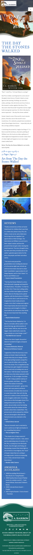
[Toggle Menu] (30, 9)
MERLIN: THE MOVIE (15, 532)
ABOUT (25, 532)
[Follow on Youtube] (20, 529)
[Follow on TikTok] (13, 529)
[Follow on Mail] (27, 529)
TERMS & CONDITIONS (17, 540)
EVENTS (14, 535)
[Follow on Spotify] (23, 529)
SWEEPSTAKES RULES (19, 542)
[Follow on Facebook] (6, 529)
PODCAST (26, 535)
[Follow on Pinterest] (16, 529)
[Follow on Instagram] (9, 529)
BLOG (20, 535)
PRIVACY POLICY (8, 540)
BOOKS (5, 532)
